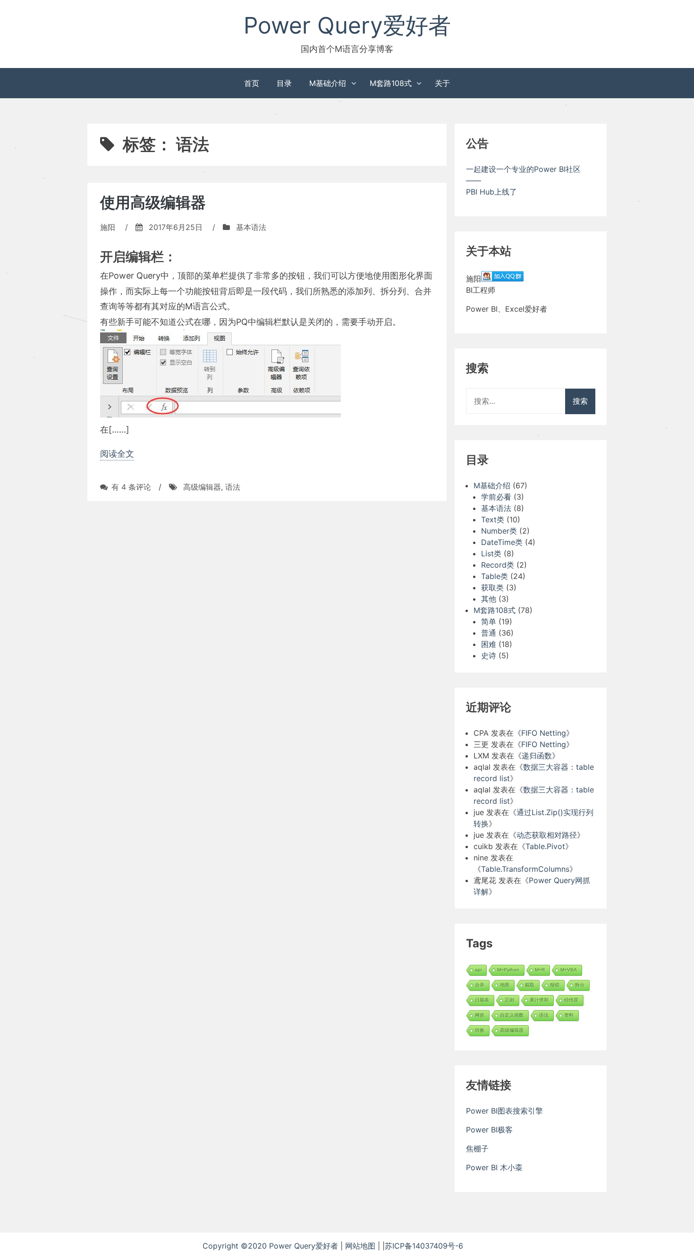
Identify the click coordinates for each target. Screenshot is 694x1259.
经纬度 (571, 1000)
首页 (251, 83)
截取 (529, 984)
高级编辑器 (202, 487)
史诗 (488, 655)
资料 (569, 1015)
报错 (554, 984)
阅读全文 (117, 454)
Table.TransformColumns (525, 869)
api (478, 969)
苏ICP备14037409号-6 (438, 1245)
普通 (488, 633)
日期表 (482, 1000)
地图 (504, 984)
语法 (232, 487)
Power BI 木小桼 (494, 1167)
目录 (284, 83)
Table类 (494, 576)
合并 (479, 984)
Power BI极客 (489, 1129)
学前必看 (496, 497)
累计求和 (539, 1000)
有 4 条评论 (131, 487)
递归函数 (537, 755)
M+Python (508, 969)
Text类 (492, 519)
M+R (540, 969)
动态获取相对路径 (546, 835)
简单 (488, 621)
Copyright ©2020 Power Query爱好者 (271, 1245)
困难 (488, 644)
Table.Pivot (545, 846)
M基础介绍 (327, 83)
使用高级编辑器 (153, 202)
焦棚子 (477, 1148)
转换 (479, 1030)
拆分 (579, 984)
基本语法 (251, 227)
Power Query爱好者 (347, 25)
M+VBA (568, 969)
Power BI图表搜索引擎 (504, 1110)
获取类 (492, 587)
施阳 (107, 227)
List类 (491, 553)
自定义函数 (512, 1015)
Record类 (497, 565)
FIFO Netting (543, 733)
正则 (509, 1000)
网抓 (479, 1015)
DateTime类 (502, 542)
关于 (442, 83)
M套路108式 (391, 83)
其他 (488, 599)
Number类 (499, 531)
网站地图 (361, 1245)
